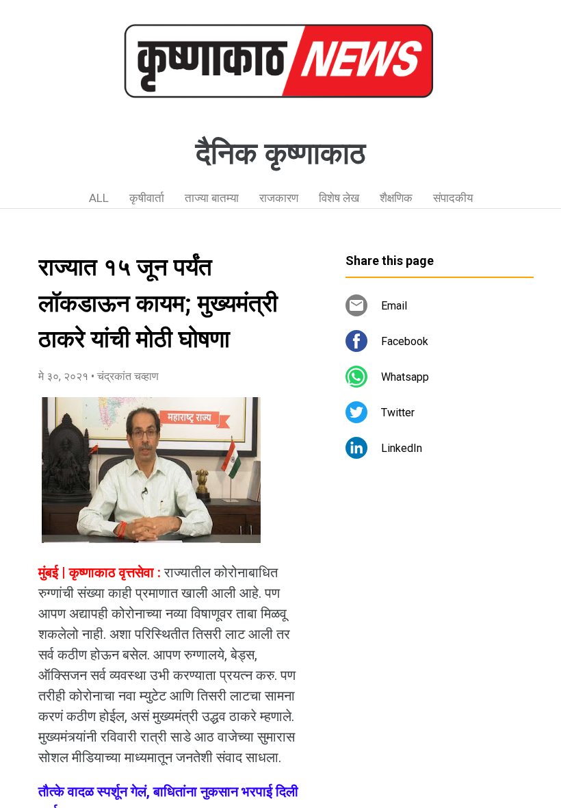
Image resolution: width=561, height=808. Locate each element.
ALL (99, 198)
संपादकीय (453, 198)
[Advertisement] (439, 595)
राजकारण (278, 198)
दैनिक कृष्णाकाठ (280, 153)
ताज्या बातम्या (212, 198)
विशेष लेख (339, 198)
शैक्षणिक (396, 198)
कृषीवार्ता (146, 198)
